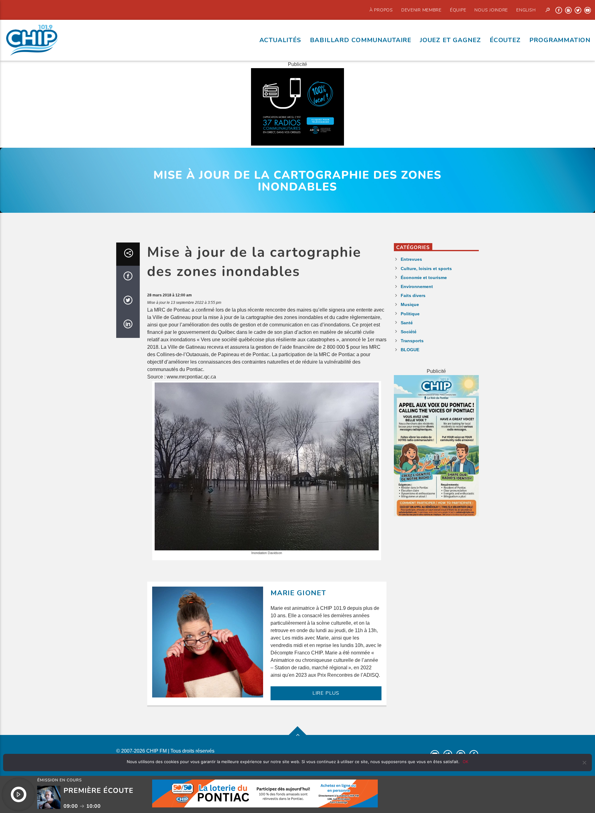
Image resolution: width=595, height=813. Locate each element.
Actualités (280, 40)
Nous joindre (491, 10)
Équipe (458, 10)
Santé (407, 322)
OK (465, 761)
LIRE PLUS (325, 693)
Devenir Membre (421, 10)
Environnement (417, 286)
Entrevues (411, 259)
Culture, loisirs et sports (426, 268)
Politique (410, 313)
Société (408, 331)
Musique (410, 304)
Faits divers (413, 295)
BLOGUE (410, 349)
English (526, 10)
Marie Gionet (298, 593)
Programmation (560, 40)
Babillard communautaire (360, 40)
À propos (381, 10)
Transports (412, 340)
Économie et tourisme (424, 277)
